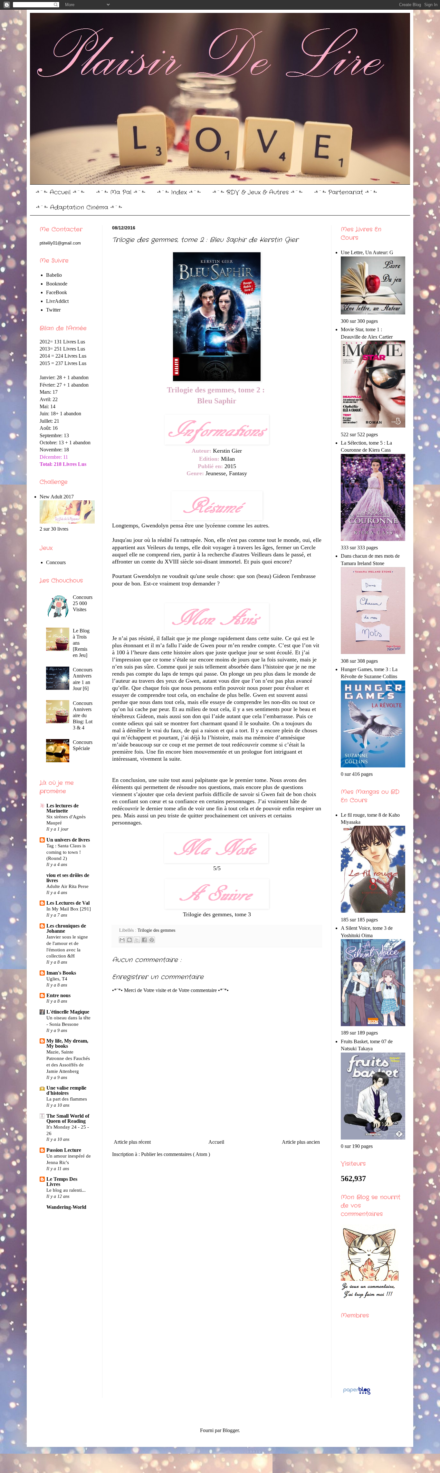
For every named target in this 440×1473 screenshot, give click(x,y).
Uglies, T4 (56, 978)
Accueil (216, 1142)
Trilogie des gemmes (156, 930)
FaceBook (56, 292)
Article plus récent (132, 1142)
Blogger (231, 1430)
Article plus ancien (301, 1142)
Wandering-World (66, 1207)
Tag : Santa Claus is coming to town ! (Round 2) (66, 852)
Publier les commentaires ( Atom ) (175, 1154)
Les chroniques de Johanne (66, 928)
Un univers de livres (68, 839)
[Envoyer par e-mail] (122, 940)
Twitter (53, 310)
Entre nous (58, 995)
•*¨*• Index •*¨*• (179, 192)
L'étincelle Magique (67, 1012)
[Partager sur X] (137, 940)
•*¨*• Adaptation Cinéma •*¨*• (79, 207)
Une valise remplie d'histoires (66, 1090)
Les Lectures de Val (68, 903)
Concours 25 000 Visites (82, 603)
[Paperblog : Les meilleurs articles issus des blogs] (357, 1394)
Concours (56, 562)
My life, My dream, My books (67, 1043)
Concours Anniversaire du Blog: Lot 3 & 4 (82, 715)
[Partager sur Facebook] (144, 940)
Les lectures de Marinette (62, 808)
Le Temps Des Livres (61, 1181)
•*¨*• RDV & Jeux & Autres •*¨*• (257, 192)
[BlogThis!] (129, 940)
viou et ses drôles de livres (67, 877)
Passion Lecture (63, 1150)
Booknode (56, 283)
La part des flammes (66, 1099)
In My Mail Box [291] (68, 908)
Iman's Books (61, 973)
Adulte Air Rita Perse (67, 886)
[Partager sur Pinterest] (151, 940)
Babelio (54, 275)
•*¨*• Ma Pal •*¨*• (120, 192)
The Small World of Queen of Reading (67, 1118)
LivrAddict (57, 301)
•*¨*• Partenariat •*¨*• (345, 192)
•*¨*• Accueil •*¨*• (60, 192)
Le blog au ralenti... (66, 1190)
